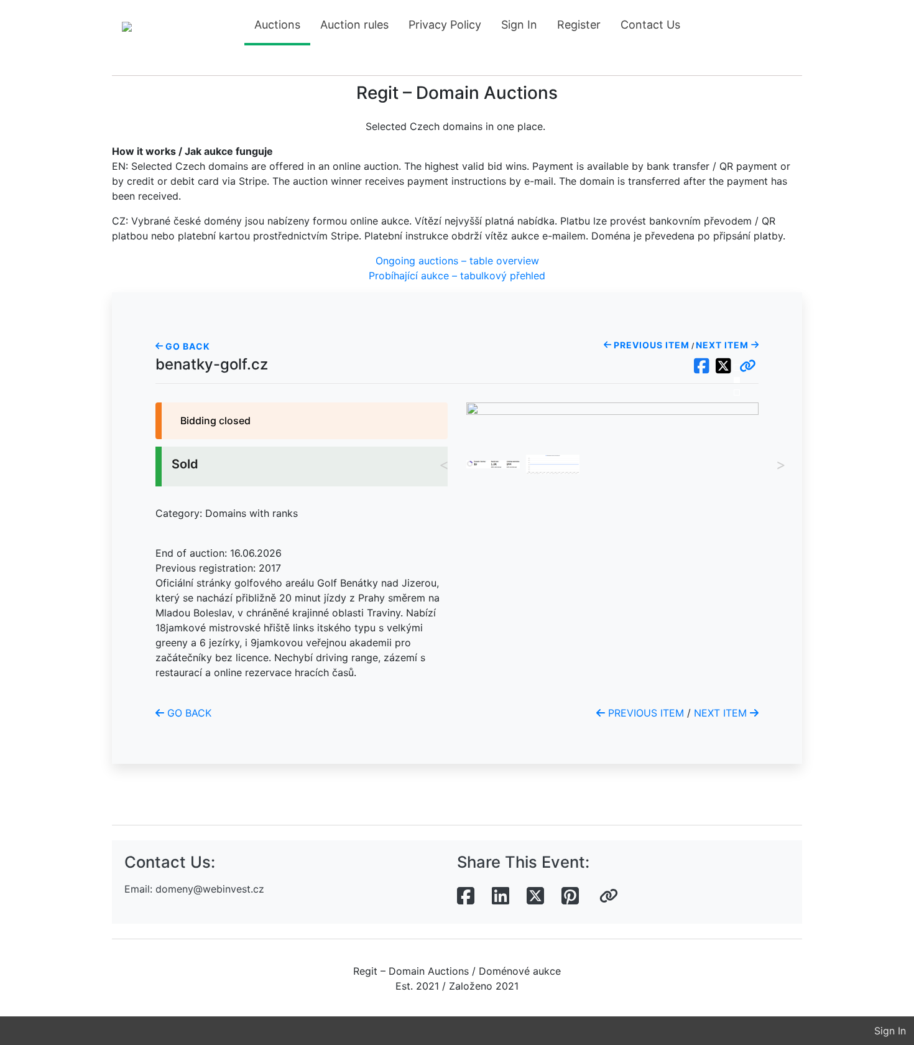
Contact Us (650, 24)
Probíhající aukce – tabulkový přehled (457, 275)
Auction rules (354, 24)
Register (579, 24)
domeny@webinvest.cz (209, 889)
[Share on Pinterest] (570, 896)
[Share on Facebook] (465, 896)
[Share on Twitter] (535, 896)
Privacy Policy (445, 24)
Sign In (519, 24)
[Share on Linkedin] (500, 896)
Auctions (277, 24)
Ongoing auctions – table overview (457, 260)
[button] (748, 366)
